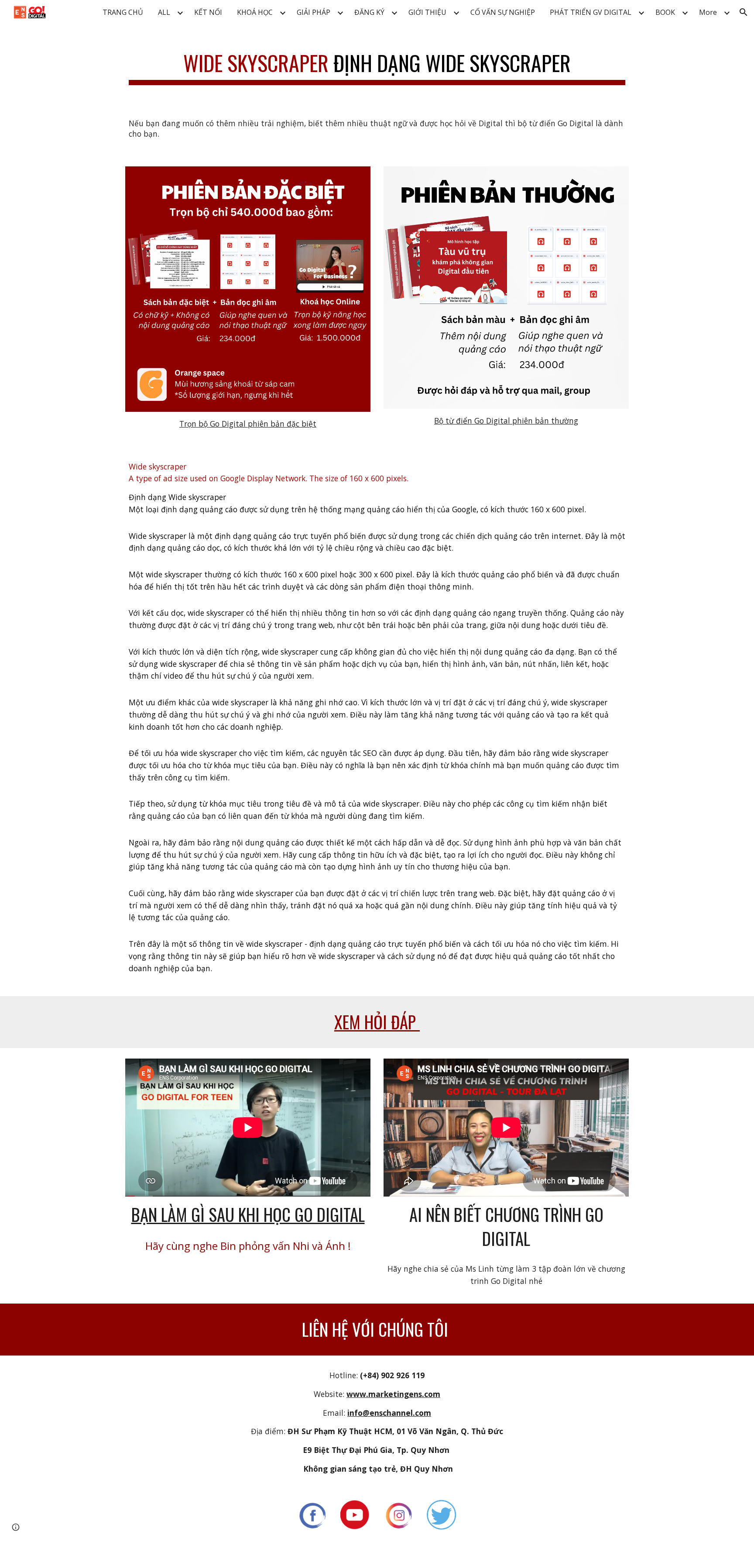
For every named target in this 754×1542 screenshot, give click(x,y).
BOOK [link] (665, 12)
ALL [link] (164, 12)
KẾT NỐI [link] (208, 12)
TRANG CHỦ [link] (123, 12)
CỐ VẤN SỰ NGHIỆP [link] (502, 12)
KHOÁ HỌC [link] (255, 12)
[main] (377, 64)
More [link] (708, 12)
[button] (743, 12)
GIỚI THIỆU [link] (427, 12)
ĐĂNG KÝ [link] (369, 12)
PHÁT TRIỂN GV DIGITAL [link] (590, 12)
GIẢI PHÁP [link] (313, 12)
